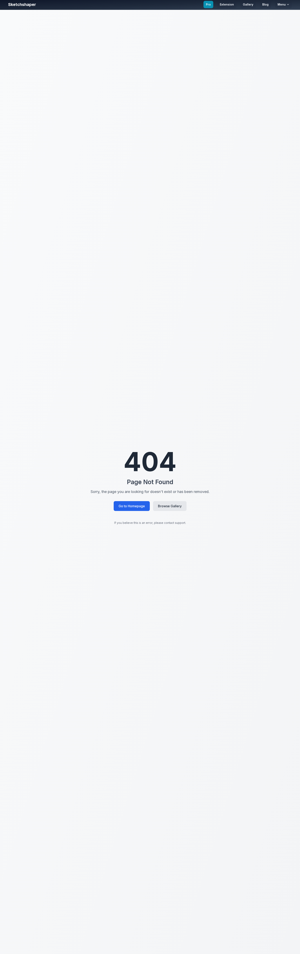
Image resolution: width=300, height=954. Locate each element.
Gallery (248, 4)
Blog (265, 4)
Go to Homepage (132, 506)
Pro (208, 4)
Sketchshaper (22, 4)
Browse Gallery (170, 506)
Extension (227, 4)
